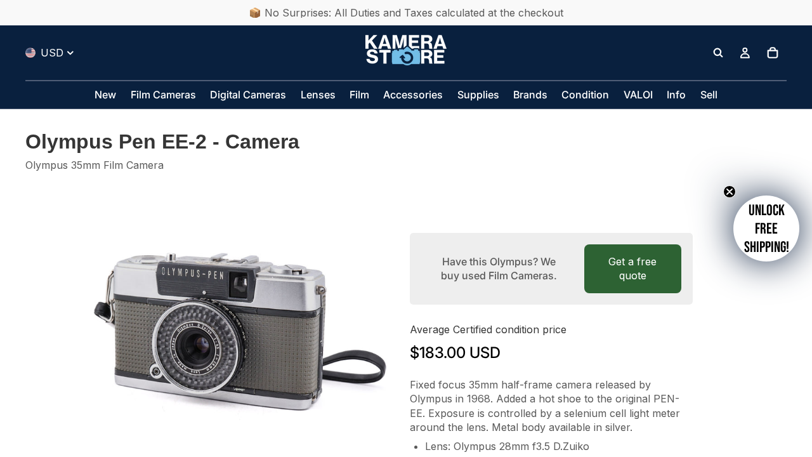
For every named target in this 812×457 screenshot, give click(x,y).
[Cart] (773, 53)
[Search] (718, 53)
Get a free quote (632, 268)
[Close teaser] (729, 191)
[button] (766, 228)
